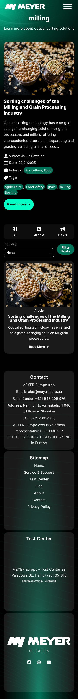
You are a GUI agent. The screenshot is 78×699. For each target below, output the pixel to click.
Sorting (10, 192)
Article (39, 310)
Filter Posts (65, 249)
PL (31, 651)
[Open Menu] (67, 6)
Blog (39, 486)
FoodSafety (35, 187)
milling (65, 187)
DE (39, 651)
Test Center (39, 479)
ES (47, 651)
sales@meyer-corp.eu (44, 391)
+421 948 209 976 (50, 398)
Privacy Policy (39, 506)
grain (52, 187)
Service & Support (39, 472)
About (39, 493)
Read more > (18, 204)
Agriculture (33, 170)
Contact (39, 500)
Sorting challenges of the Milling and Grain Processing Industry (35, 107)
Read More (37, 346)
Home (39, 465)
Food (48, 170)
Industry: (10, 244)
